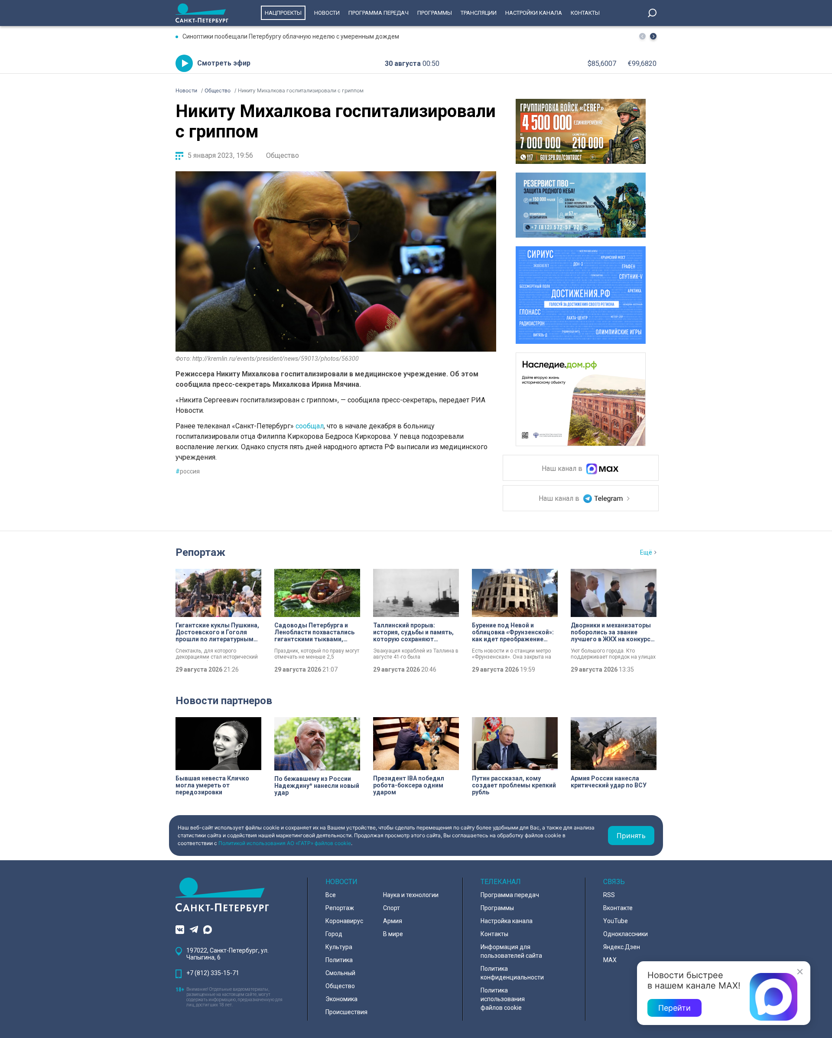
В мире (393, 933)
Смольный (340, 972)
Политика (339, 959)
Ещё (646, 552)
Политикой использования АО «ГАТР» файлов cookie (284, 843)
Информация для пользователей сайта (511, 951)
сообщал (310, 426)
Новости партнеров (224, 701)
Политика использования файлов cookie (503, 999)
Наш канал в (563, 469)
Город (333, 933)
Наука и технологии (411, 894)
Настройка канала (507, 920)
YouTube (615, 920)
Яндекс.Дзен (621, 946)
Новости (327, 13)
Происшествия (346, 1012)
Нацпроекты (283, 13)
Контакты (585, 13)
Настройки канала (533, 13)
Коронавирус (344, 920)
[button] (653, 36)
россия (188, 471)
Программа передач (378, 13)
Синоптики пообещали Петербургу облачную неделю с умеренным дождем (290, 36)
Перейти (674, 1007)
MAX (610, 959)
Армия (392, 920)
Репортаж (200, 552)
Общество (282, 155)
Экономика (341, 999)
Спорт (391, 907)
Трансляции (479, 13)
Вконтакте (618, 907)
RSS (609, 894)
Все (330, 894)
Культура (338, 946)
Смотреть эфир (223, 63)
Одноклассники (625, 933)
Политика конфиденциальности (512, 973)
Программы (434, 13)
